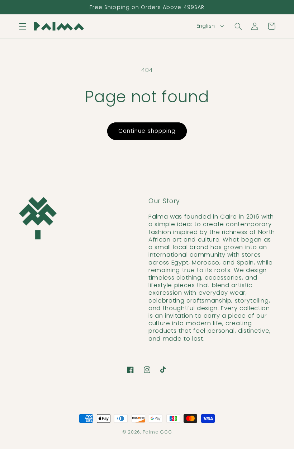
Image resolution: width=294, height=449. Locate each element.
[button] (22, 26)
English (205, 25)
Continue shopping (147, 131)
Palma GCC (157, 432)
